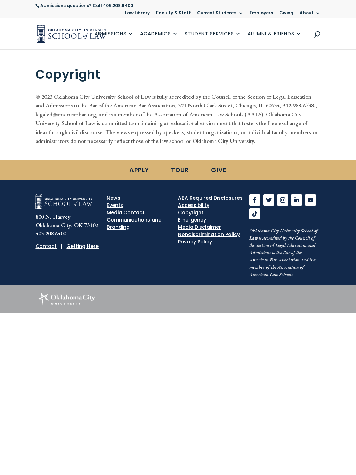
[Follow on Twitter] (268, 200)
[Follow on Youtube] (310, 200)
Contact (46, 246)
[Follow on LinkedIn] (296, 200)
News (113, 197)
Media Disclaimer (199, 227)
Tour (179, 170)
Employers (261, 13)
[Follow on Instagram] (282, 200)
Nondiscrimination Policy (209, 234)
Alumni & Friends (271, 34)
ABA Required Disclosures (210, 197)
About (307, 13)
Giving (286, 13)
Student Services (209, 34)
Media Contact (126, 212)
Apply (139, 170)
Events (115, 205)
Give (218, 170)
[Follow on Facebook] (254, 200)
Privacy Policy (195, 241)
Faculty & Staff (173, 13)
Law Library (137, 13)
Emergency (192, 219)
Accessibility (193, 205)
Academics (155, 34)
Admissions (111, 34)
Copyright (190, 212)
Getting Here (82, 246)
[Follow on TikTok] (254, 213)
